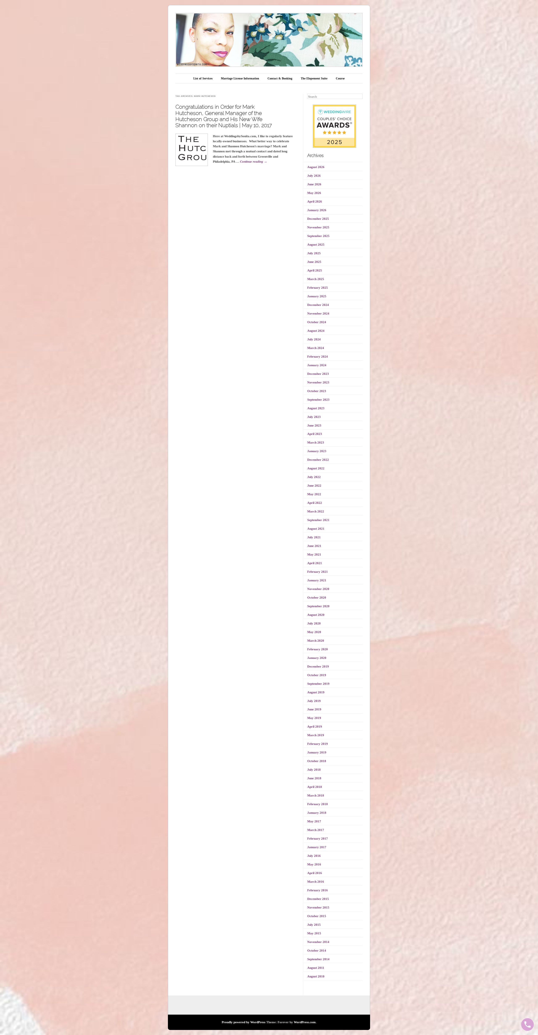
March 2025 (315, 279)
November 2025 (318, 227)
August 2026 (315, 167)
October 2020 (316, 597)
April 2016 (314, 873)
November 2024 (318, 313)
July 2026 (314, 175)
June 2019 (314, 709)
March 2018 (315, 795)
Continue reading (253, 161)
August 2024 (315, 330)
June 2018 (314, 778)
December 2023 (318, 373)
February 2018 (317, 804)
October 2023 (316, 391)
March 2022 (315, 511)
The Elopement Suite (314, 78)
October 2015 (316, 916)
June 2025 (314, 261)
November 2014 (318, 942)
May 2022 (314, 494)
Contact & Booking (280, 78)
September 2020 (318, 606)
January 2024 (316, 365)
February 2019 (317, 743)
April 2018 (314, 787)
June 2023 (314, 425)
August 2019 (315, 692)
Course (340, 78)
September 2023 (318, 399)
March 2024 (315, 348)
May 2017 (314, 821)
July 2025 (314, 253)
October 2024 (316, 322)
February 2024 (317, 356)
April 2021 (314, 563)
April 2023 (314, 434)
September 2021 (318, 520)
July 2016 (314, 855)
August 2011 (315, 967)
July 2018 (314, 769)
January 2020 (316, 658)
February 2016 (317, 890)
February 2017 (317, 838)
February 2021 (317, 571)
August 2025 (315, 244)
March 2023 (315, 442)
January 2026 (316, 210)
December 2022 (318, 459)
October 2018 (316, 761)
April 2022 (314, 502)
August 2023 (315, 408)
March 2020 (315, 640)
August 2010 (315, 976)
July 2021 (314, 537)
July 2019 (314, 701)
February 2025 (317, 287)
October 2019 (316, 675)
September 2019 (318, 683)
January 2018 (316, 812)
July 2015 (314, 924)
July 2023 (314, 417)
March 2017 (315, 830)
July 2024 (314, 339)
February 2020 (317, 649)
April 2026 (314, 201)
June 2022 (314, 485)
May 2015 (314, 933)
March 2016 (315, 881)
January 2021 (316, 580)
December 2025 (318, 218)
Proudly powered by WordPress (243, 1022)
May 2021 (314, 554)
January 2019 (316, 752)
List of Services (202, 78)
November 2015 (318, 907)
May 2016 (314, 864)
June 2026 (314, 184)
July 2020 (314, 623)
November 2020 (318, 589)
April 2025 (314, 270)
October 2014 (316, 950)
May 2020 (314, 632)
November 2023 (318, 382)
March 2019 (315, 735)
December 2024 (318, 305)
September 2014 (318, 959)
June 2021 (314, 546)
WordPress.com (305, 1022)
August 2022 (315, 468)
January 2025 (316, 296)
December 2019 (318, 666)
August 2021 (315, 528)
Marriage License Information (240, 78)
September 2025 (318, 236)
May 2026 (314, 193)
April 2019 (314, 726)
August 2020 (315, 614)
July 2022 (314, 477)
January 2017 (316, 847)
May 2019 (314, 718)
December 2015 (318, 899)
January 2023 (316, 451)
